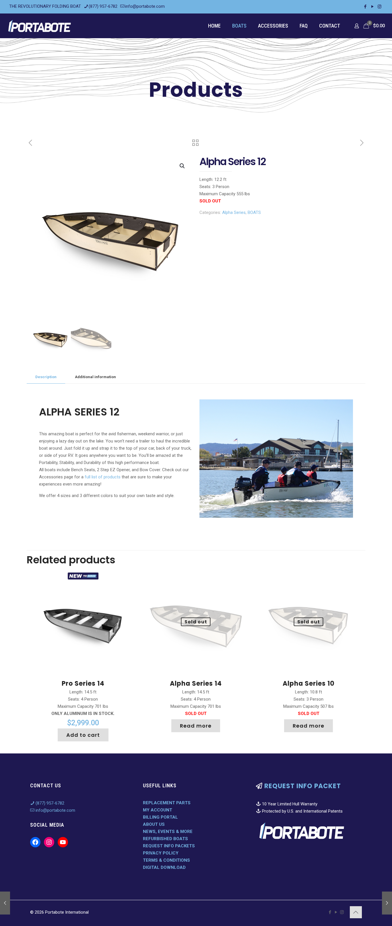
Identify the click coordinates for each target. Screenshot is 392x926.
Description (46, 377)
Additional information (95, 377)
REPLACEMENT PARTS (167, 802)
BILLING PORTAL (160, 817)
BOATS (254, 212)
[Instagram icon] (379, 6)
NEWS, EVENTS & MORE (168, 831)
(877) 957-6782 (103, 6)
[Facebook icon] (365, 6)
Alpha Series (234, 212)
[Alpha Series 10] (387, 903)
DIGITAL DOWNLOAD (164, 867)
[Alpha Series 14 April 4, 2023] (5, 903)
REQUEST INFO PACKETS (169, 845)
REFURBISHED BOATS (165, 838)
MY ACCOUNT (157, 810)
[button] (182, 166)
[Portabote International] (39, 25)
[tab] (46, 377)
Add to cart (83, 735)
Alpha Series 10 (309, 683)
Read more (195, 725)
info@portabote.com (145, 6)
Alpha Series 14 (196, 683)
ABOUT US (154, 824)
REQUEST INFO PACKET (302, 786)
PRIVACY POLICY (160, 853)
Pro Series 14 (83, 683)
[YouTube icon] (372, 6)
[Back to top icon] (356, 912)
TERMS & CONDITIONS (166, 860)
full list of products (103, 477)
